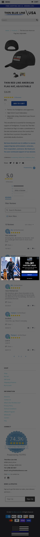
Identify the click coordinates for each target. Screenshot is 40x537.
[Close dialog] (38, 258)
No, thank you (29, 278)
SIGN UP (30, 274)
